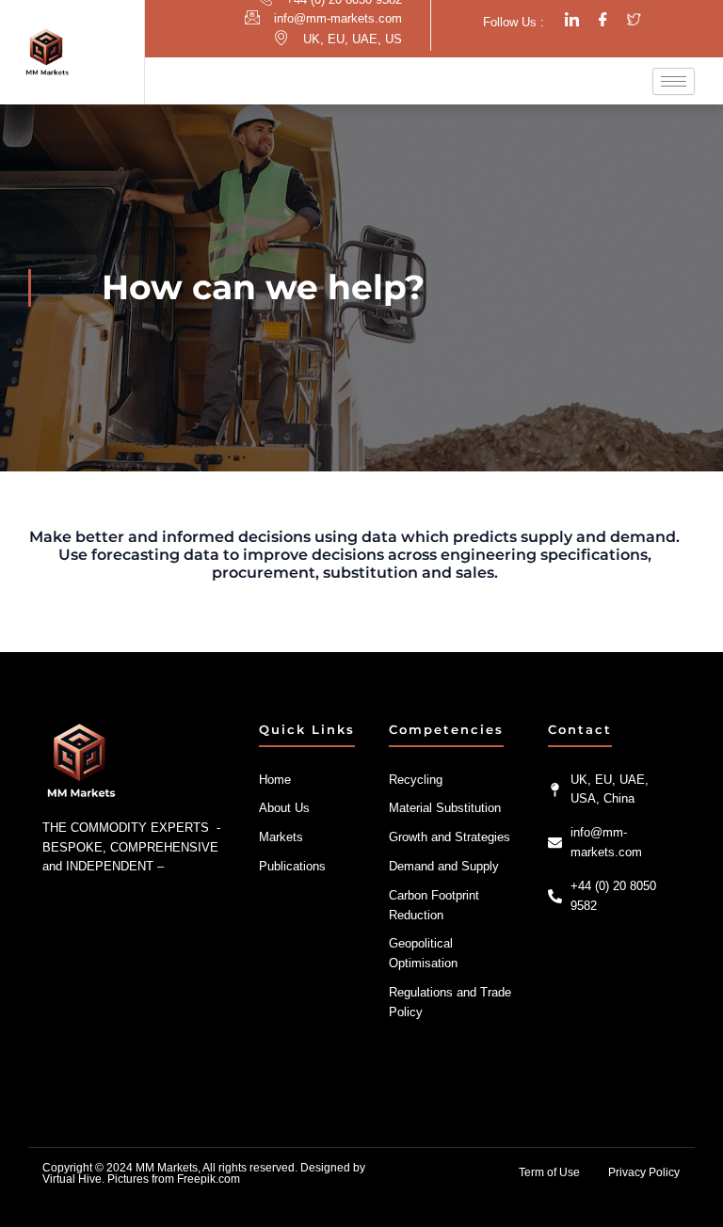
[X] (634, 20)
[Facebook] (603, 20)
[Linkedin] (572, 20)
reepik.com (212, 1179)
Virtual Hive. (73, 1179)
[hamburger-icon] (673, 81)
